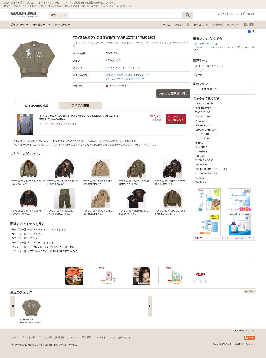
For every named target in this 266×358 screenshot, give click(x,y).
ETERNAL (200, 156)
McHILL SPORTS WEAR (64, 251)
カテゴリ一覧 (201, 24)
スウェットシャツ (56, 229)
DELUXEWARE (203, 138)
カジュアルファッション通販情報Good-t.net (23, 13)
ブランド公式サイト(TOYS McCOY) (126, 74)
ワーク (198, 74)
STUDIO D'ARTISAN (206, 129)
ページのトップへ (245, 330)
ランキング (233, 24)
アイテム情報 (80, 105)
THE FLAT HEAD (204, 103)
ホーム (166, 24)
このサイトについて (101, 5)
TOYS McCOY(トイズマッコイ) (123, 67)
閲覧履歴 (249, 24)
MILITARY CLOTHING (62, 247)
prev (12, 306)
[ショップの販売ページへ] (33, 58)
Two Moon (200, 182)
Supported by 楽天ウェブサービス (61, 345)
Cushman (200, 178)
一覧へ (250, 291)
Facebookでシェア (249, 31)
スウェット (36, 229)
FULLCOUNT (202, 134)
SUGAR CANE (202, 116)
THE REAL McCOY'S (206, 89)
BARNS (199, 143)
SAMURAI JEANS (204, 125)
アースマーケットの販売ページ (123, 78)
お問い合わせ (248, 13)
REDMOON (201, 164)
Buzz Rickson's (203, 108)
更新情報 (218, 24)
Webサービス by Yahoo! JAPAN (26, 345)
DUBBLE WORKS (204, 160)
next (150, 306)
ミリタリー (201, 70)
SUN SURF (201, 147)
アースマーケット (204, 44)
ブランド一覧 (182, 24)
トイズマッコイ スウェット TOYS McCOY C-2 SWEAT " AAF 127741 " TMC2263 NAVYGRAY (79, 117)
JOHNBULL (201, 151)
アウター (35, 238)
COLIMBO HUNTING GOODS (211, 169)
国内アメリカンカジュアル (209, 66)
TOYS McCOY (38, 247)
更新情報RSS (249, 338)
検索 (187, 15)
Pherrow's (200, 121)
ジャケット (50, 242)
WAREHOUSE (202, 112)
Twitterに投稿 (254, 31)
